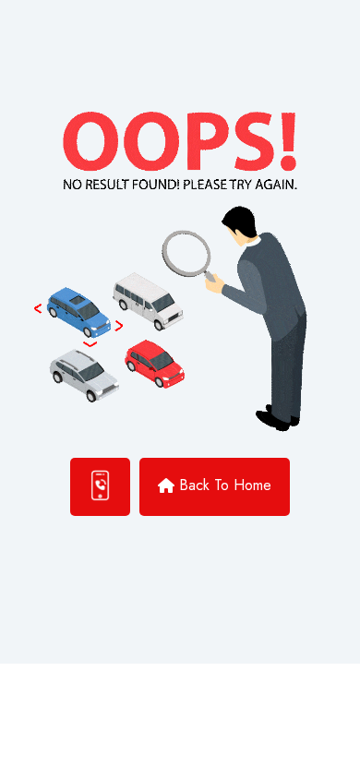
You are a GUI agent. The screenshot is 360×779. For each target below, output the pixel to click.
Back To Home (225, 485)
